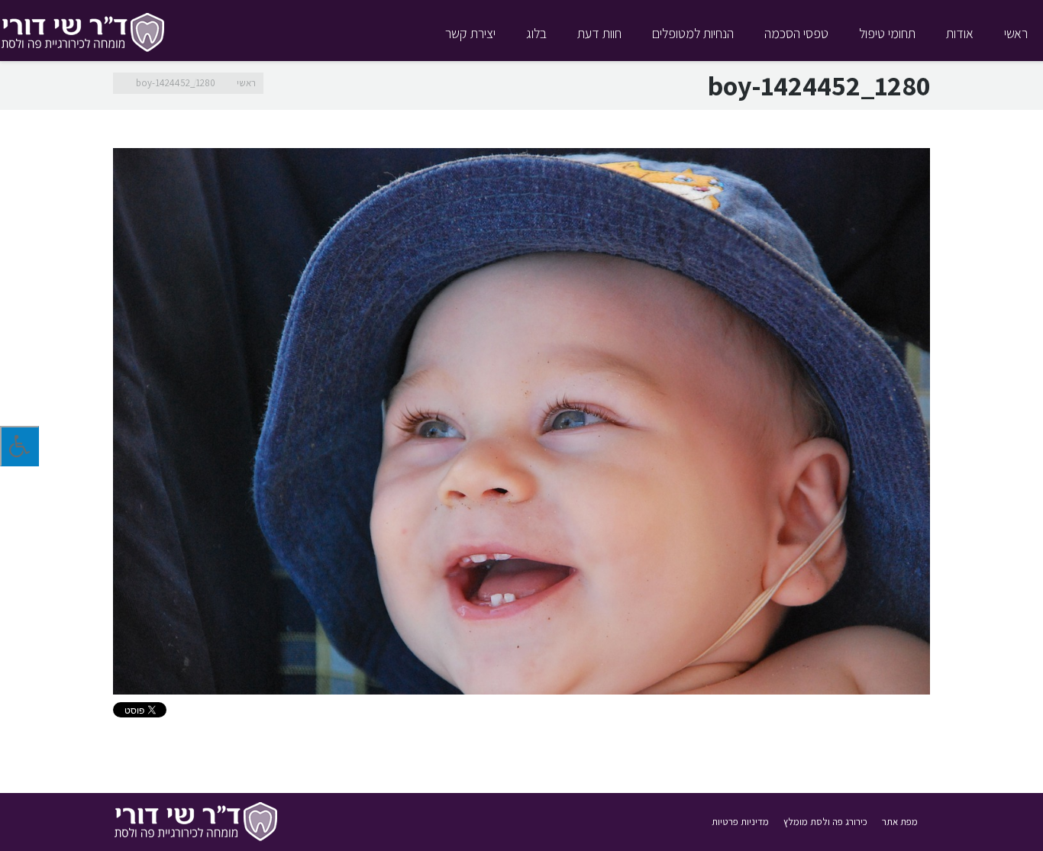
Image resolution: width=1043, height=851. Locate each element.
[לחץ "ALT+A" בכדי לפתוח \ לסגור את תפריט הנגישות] (19, 446)
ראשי (246, 82)
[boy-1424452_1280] (521, 421)
